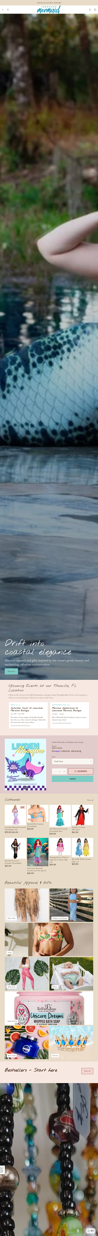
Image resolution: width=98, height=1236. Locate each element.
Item (53, 757)
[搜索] (8, 9)
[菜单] (2, 9)
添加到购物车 (82, 771)
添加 (24, 821)
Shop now (11, 671)
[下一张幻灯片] (43, 764)
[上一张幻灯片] (7, 764)
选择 (24, 855)
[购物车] (95, 9)
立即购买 (72, 779)
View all (90, 800)
